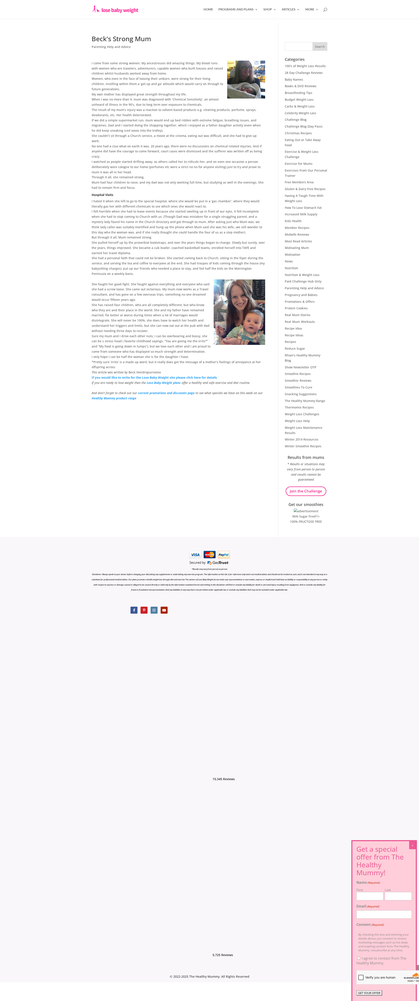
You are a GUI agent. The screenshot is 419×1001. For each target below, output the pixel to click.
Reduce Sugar (295, 348)
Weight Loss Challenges (302, 414)
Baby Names (294, 79)
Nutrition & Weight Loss (302, 275)
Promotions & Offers (300, 302)
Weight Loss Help (297, 421)
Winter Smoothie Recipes (303, 446)
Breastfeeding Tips (298, 93)
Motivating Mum (297, 248)
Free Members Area (299, 182)
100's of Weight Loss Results (305, 66)
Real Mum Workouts (300, 322)
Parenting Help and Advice (111, 47)
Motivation (292, 254)
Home (208, 9)
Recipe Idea (293, 328)
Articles (288, 9)
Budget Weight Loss (299, 99)
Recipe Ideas (294, 335)
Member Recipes (297, 228)
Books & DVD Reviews (300, 86)
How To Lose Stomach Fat (303, 208)
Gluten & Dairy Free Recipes (305, 189)
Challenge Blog (296, 119)
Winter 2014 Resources (301, 439)
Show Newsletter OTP (300, 367)
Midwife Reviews (297, 234)
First (359, 890)
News (289, 261)
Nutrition (291, 268)
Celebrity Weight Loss (300, 113)
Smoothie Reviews (298, 380)
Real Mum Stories (298, 315)
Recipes (290, 342)
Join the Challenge (306, 491)
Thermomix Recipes (299, 407)
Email (368, 906)
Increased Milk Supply (301, 214)
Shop (267, 9)
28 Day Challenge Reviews (304, 73)
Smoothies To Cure (298, 387)
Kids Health (293, 221)
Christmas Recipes (298, 133)
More (309, 9)
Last (388, 890)
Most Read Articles (298, 241)
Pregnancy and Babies (301, 295)
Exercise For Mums (299, 164)
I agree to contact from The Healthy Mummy (381, 960)
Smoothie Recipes (298, 374)
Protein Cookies (296, 308)
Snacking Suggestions (301, 394)
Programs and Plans (236, 9)
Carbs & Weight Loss (300, 106)
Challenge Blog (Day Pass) (303, 126)
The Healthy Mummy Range (305, 401)
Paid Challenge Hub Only (303, 281)
